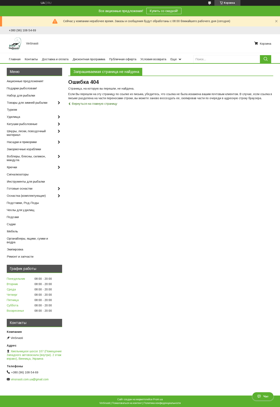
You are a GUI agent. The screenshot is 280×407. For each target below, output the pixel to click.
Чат (266, 396)
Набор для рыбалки (21, 95)
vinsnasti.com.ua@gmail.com (30, 379)
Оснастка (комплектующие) (26, 195)
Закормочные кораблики (24, 149)
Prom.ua (158, 399)
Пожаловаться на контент (127, 403)
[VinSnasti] (15, 43)
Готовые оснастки (19, 188)
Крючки (12, 167)
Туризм (12, 109)
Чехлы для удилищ (20, 210)
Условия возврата (153, 59)
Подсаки (13, 217)
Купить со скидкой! (164, 11)
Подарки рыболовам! (22, 88)
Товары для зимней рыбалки (27, 102)
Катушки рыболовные (22, 124)
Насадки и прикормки (22, 142)
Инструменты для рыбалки (26, 181)
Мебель (12, 231)
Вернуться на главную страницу (94, 103)
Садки (11, 224)
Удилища (13, 116)
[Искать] (265, 59)
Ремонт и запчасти (20, 256)
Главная (14, 59)
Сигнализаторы (17, 174)
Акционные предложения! (25, 81)
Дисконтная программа (89, 59)
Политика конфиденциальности (162, 403)
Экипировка (15, 249)
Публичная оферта (122, 59)
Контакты (31, 59)
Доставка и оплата (55, 59)
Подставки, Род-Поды (23, 203)
